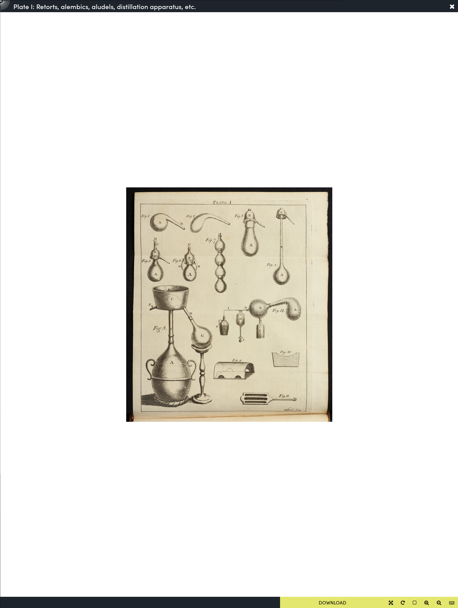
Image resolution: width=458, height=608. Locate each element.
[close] (452, 6)
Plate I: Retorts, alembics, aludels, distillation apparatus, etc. (104, 6)
